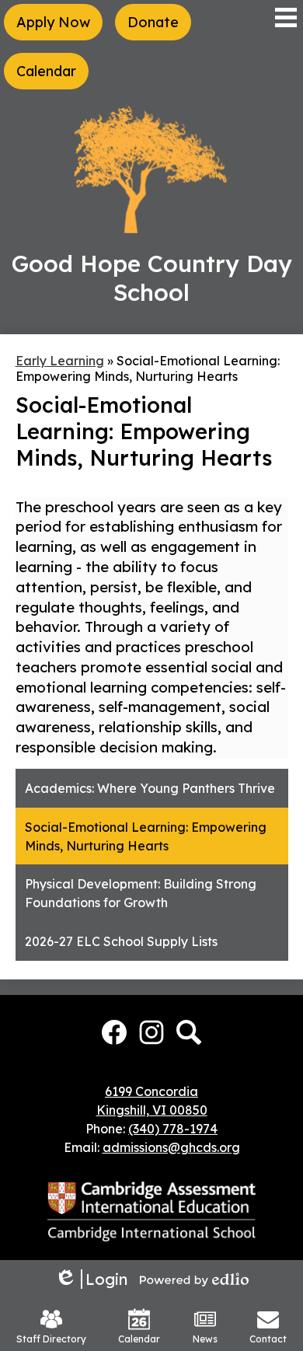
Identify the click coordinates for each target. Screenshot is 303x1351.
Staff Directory (51, 1339)
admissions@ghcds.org (171, 1147)
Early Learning (60, 360)
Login (90, 1279)
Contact (268, 1339)
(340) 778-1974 (173, 1128)
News (205, 1339)
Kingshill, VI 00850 (151, 1110)
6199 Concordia (151, 1091)
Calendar (139, 1339)
